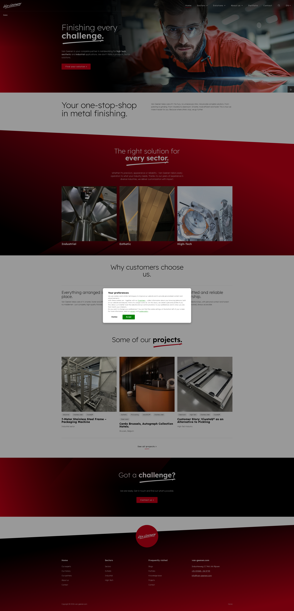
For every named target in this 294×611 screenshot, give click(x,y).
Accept (128, 317)
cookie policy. (143, 311)
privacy (133, 311)
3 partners (141, 300)
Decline (114, 317)
